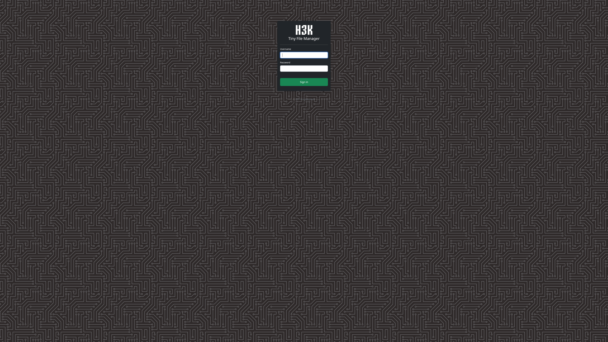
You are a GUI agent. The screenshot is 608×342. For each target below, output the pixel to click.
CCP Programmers (305, 99)
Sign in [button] (304, 82)
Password (285, 62)
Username (285, 49)
